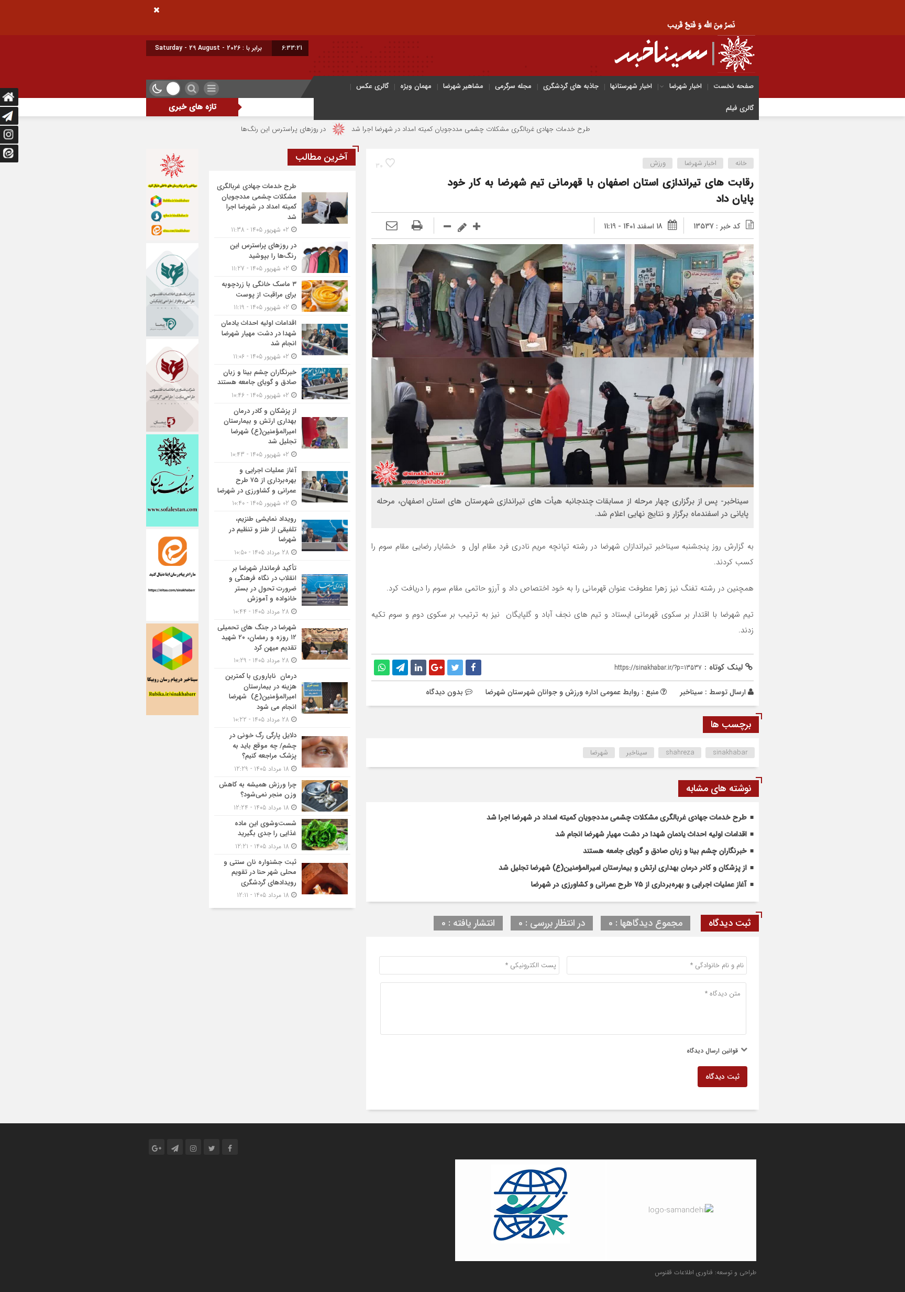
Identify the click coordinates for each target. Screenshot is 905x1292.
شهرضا (599, 752)
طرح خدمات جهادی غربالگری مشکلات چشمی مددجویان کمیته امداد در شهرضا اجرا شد (536, 129)
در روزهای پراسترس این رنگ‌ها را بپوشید (335, 129)
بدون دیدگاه (444, 692)
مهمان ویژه (416, 86)
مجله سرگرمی (513, 86)
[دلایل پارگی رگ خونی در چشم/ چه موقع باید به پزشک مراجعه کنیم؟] (282, 752)
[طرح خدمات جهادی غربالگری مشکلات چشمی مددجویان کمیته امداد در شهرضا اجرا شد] (282, 208)
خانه (741, 163)
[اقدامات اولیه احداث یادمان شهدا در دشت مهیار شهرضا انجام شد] (282, 339)
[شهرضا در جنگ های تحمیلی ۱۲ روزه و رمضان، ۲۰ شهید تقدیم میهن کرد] (282, 644)
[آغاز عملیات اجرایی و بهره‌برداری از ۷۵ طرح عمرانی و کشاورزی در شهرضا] (282, 487)
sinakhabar (730, 752)
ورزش (658, 163)
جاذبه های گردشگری (571, 86)
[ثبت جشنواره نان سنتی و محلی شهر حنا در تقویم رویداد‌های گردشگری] (282, 878)
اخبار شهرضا (685, 86)
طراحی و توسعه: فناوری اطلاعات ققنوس (705, 1272)
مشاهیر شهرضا (463, 86)
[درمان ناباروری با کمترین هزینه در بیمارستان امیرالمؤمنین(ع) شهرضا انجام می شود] (282, 698)
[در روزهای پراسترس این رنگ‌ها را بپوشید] (282, 257)
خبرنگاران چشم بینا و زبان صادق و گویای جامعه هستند (665, 851)
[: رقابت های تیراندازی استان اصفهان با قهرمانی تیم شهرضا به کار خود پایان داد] (391, 226)
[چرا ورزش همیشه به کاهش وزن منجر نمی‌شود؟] (282, 796)
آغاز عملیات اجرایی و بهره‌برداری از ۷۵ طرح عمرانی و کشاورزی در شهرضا (639, 884)
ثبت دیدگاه (722, 1076)
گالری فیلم (740, 108)
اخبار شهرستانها (631, 86)
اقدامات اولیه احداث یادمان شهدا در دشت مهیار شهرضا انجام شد (651, 834)
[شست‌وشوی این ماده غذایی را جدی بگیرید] (282, 835)
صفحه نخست (733, 86)
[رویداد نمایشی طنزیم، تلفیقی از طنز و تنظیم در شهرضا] (282, 535)
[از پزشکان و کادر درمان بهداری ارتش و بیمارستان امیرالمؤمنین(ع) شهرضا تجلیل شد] (282, 432)
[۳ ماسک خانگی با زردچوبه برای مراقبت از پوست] (282, 296)
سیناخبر (691, 692)
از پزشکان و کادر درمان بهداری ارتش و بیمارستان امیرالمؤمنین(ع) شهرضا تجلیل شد (623, 867)
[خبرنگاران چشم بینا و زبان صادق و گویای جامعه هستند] (282, 384)
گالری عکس (372, 86)
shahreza (680, 752)
